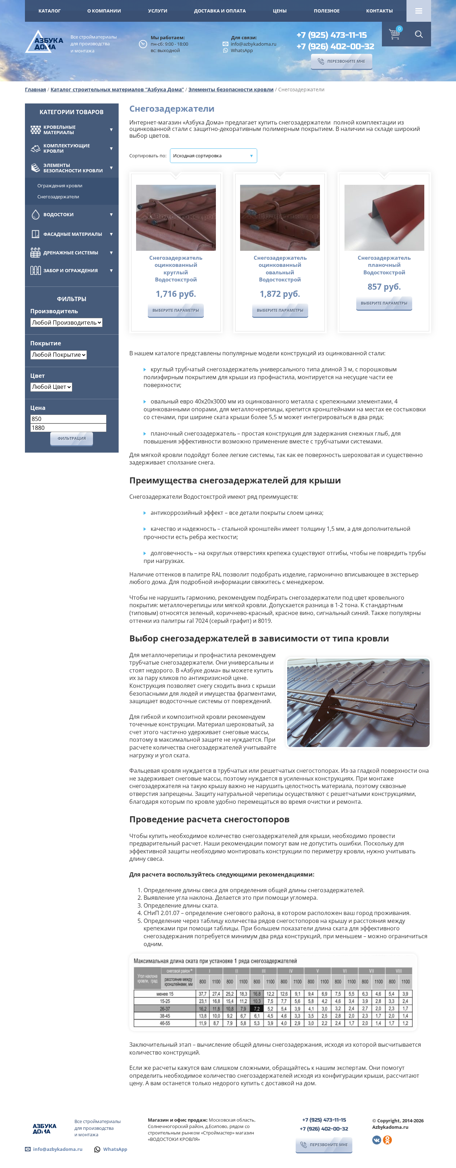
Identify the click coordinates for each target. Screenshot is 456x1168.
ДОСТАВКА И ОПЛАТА (220, 10)
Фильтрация (72, 438)
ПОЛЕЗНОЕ (327, 10)
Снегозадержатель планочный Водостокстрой (384, 265)
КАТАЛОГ (49, 10)
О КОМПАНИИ (104, 10)
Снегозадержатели (58, 196)
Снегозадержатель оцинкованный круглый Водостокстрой (175, 268)
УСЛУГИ (157, 10)
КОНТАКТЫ (379, 10)
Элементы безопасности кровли (231, 89)
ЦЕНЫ (280, 10)
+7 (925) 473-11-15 (332, 35)
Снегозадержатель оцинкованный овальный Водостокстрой (280, 268)
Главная (35, 89)
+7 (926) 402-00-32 (335, 46)
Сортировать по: (147, 155)
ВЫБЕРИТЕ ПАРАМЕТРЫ (175, 310)
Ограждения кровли (59, 185)
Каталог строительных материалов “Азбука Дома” (117, 89)
